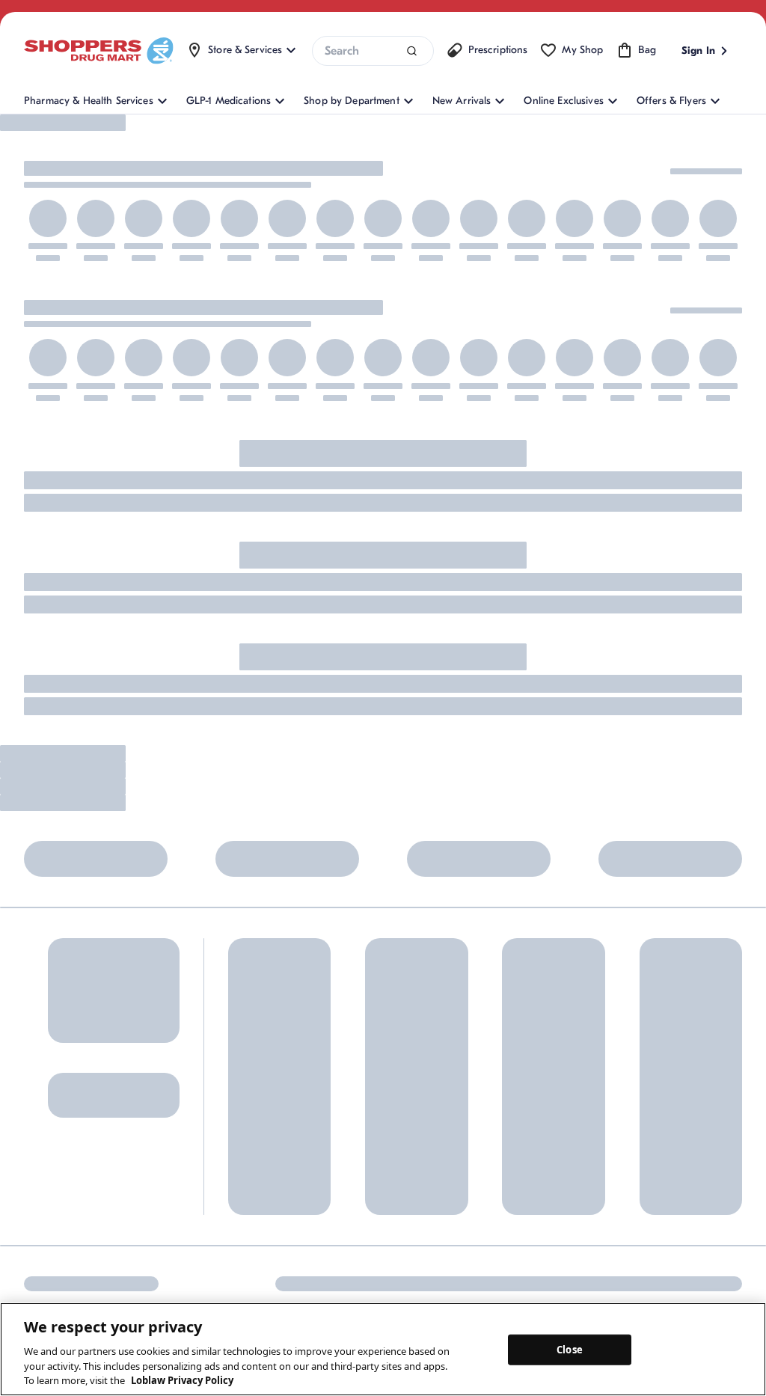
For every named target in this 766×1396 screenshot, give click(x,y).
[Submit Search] (411, 51)
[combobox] (372, 51)
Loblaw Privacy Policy (182, 1380)
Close (570, 1349)
